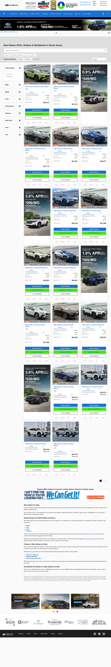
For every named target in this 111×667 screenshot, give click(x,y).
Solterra (55, 602)
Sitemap (60, 633)
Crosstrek (20, 59)
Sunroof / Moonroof (18, 55)
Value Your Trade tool (32, 554)
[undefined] (65, 495)
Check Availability (37, 117)
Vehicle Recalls (44, 633)
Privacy (52, 633)
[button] (37, 89)
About (35, 633)
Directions (20, 633)
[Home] (11, 5)
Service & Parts (68, 13)
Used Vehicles (24, 13)
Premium (7, 55)
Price (27, 527)
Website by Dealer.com (8, 634)
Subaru (28, 59)
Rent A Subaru (86, 13)
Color (27, 529)
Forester (85, 602)
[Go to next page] (106, 481)
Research (45, 13)
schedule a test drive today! (41, 571)
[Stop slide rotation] (109, 33)
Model (28, 525)
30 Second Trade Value (37, 114)
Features (28, 531)
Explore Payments (37, 110)
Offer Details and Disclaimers (9, 32)
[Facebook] (95, 634)
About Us (77, 13)
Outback (25, 602)
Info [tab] (43, 92)
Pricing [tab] (31, 92)
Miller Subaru (62, 507)
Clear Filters (36, 59)
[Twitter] (99, 634)
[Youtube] (104, 634)
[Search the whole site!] (108, 13)
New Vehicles (13, 13)
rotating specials (90, 539)
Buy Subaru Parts (86, 4)
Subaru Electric (35, 13)
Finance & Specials (55, 13)
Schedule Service (86, 2)
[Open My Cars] (103, 14)
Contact (28, 633)
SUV (28, 55)
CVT (34, 55)
